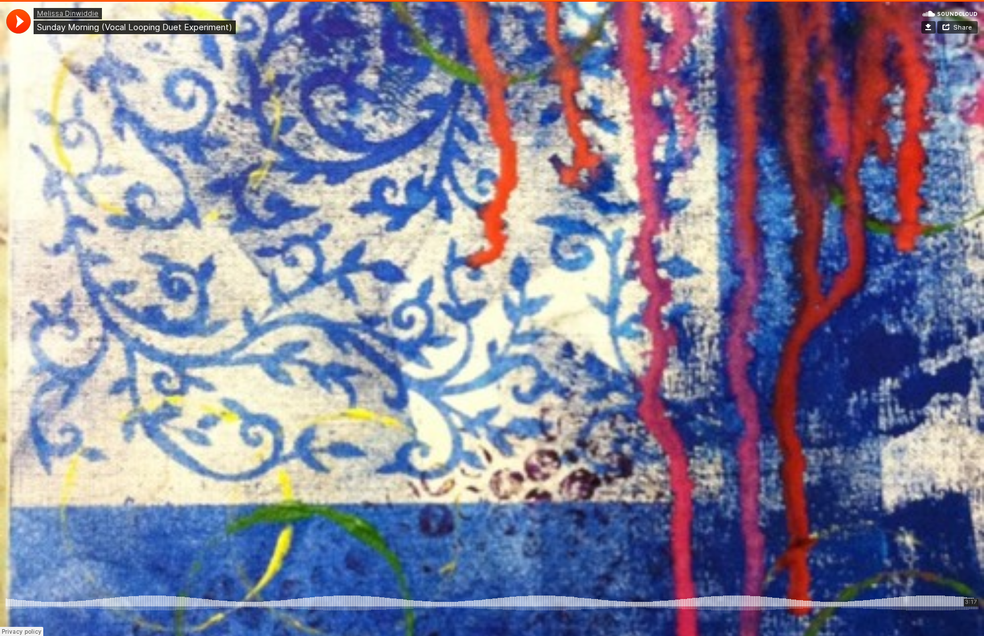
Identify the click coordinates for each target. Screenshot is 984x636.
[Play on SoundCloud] (949, 13)
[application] (18, 21)
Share (962, 27)
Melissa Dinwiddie (68, 13)
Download (928, 27)
